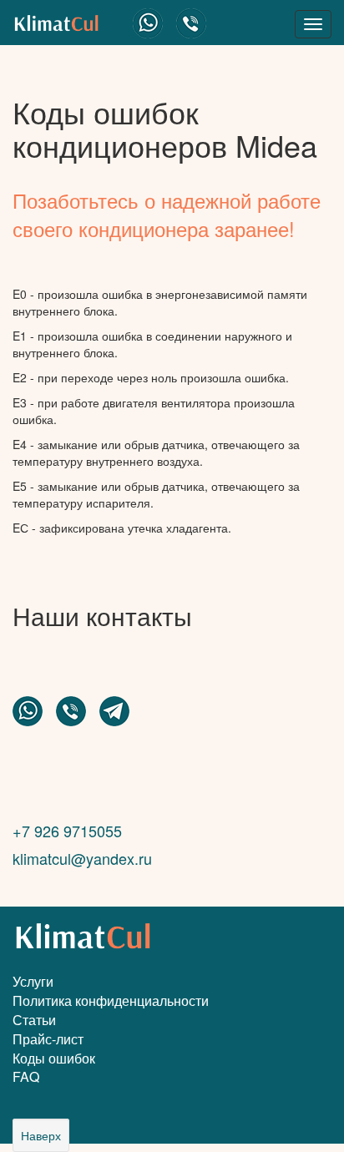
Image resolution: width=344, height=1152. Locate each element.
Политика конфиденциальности (111, 1000)
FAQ (26, 1076)
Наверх (41, 1135)
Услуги (33, 981)
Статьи (34, 1019)
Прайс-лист (48, 1038)
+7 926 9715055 (67, 830)
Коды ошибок (54, 1058)
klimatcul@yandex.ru (82, 858)
